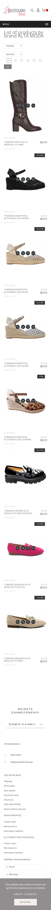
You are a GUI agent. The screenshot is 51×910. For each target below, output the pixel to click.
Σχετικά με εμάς (11, 795)
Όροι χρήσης (10, 790)
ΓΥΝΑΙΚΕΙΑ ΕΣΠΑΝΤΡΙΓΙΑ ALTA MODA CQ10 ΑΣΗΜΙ (16, 364)
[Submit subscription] (40, 724)
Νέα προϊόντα (10, 826)
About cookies (25, 894)
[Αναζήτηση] (32, 10)
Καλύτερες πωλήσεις (13, 831)
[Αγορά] (23, 106)
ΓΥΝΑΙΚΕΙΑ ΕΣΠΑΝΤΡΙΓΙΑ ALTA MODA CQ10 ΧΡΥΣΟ (16, 290)
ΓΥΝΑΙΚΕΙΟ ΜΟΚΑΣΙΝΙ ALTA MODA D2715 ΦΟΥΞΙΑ (17, 585)
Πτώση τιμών (10, 822)
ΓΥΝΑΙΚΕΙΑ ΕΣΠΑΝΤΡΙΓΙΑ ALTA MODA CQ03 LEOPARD (17, 438)
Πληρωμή (8, 781)
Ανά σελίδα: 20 (13, 54)
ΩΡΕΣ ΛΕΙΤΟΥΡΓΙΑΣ (12, 804)
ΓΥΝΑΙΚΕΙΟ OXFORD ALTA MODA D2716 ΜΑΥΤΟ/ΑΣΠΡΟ (18, 512)
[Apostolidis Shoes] (14, 10)
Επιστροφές (9, 786)
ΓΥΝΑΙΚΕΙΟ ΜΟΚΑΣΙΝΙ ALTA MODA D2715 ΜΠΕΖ (17, 659)
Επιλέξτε (10, 45)
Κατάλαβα (25, 902)
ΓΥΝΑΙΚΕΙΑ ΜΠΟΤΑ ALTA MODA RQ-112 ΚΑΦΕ (15, 143)
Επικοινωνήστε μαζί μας (15, 809)
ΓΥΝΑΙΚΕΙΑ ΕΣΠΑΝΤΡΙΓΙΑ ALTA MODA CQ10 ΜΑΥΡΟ (16, 217)
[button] (9, 60)
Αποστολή (8, 800)
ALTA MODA (10, 138)
